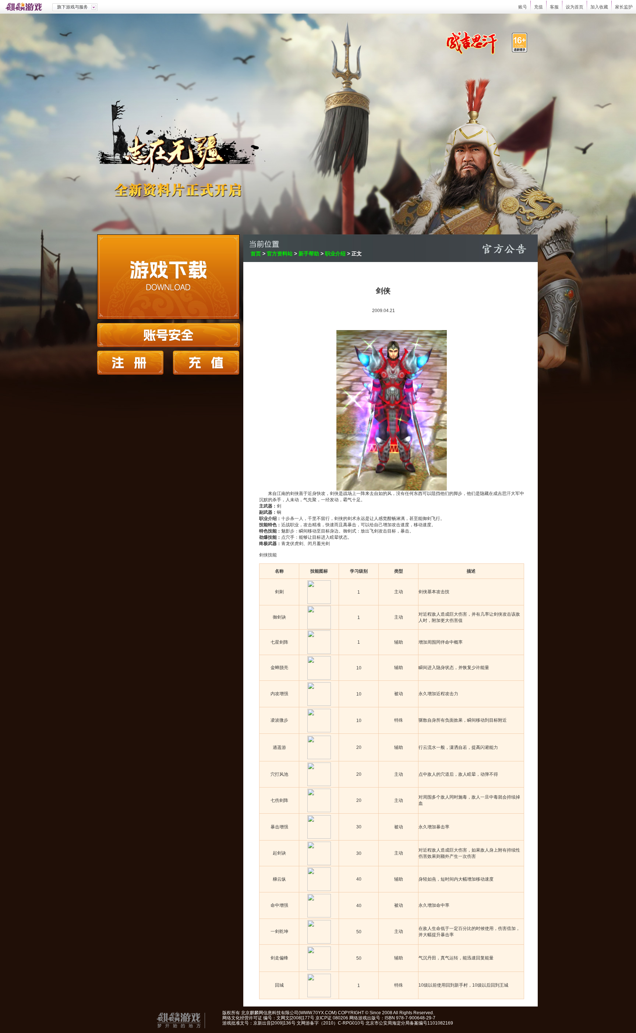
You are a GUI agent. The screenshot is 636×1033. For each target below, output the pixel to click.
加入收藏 (599, 7)
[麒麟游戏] (26, 7)
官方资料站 (280, 254)
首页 (256, 254)
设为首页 (574, 7)
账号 (522, 7)
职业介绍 (335, 254)
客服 (554, 7)
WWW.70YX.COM (317, 1012)
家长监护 (624, 7)
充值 (538, 7)
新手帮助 (308, 254)
